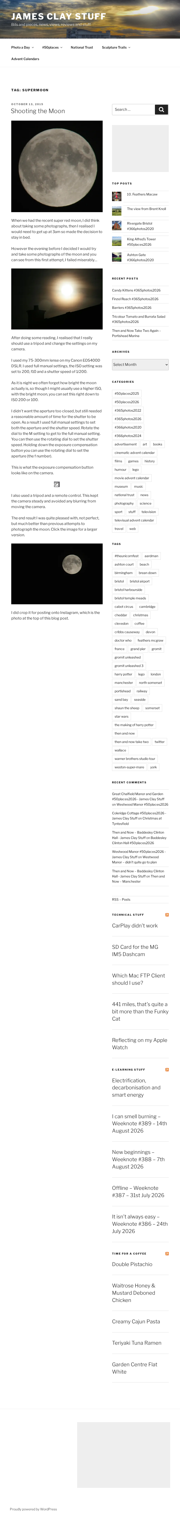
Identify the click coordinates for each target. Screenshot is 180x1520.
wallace (120, 750)
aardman (151, 556)
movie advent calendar (132, 478)
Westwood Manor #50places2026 (142, 804)
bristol (119, 581)
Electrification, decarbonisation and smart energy (136, 1087)
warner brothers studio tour (135, 759)
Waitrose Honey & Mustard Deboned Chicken (133, 1293)
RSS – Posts (121, 899)
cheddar (121, 615)
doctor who (123, 640)
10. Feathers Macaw (142, 194)
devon (150, 632)
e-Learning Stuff (128, 1069)
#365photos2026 (128, 419)
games (133, 461)
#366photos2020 (128, 427)
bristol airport (140, 581)
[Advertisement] (140, 148)
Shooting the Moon (38, 111)
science (145, 503)
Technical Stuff (128, 914)
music (138, 486)
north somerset (150, 683)
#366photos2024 (128, 436)
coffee (139, 623)
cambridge (147, 607)
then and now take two (132, 742)
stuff (131, 512)
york (153, 767)
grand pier (138, 649)
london (156, 674)
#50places (50, 47)
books (157, 444)
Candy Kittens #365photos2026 (136, 290)
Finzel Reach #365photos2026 (135, 299)
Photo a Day (20, 47)
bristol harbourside (128, 590)
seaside (140, 699)
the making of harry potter (134, 725)
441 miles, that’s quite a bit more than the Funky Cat (140, 1011)
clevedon (121, 623)
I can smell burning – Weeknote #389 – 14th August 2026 (139, 1123)
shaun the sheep (127, 708)
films (118, 461)
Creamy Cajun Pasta (136, 1321)
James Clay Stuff (59, 16)
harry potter (123, 674)
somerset (152, 708)
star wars (121, 716)
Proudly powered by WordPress (33, 1509)
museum (121, 486)
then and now (125, 733)
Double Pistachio (132, 1264)
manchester (124, 683)
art (145, 444)
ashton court (124, 564)
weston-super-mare (129, 767)
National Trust (82, 47)
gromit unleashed (128, 657)
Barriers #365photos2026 (131, 308)
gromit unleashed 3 (129, 666)
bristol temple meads (130, 598)
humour (120, 469)
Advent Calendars (25, 59)
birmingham (124, 573)
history (150, 461)
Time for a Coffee (129, 1253)
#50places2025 (127, 393)
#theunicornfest (127, 556)
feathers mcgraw (150, 640)
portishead (123, 691)
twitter (160, 742)
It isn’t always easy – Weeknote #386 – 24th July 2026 (140, 1224)
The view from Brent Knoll (146, 209)
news (144, 495)
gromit (156, 649)
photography (124, 503)
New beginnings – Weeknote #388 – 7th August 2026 (138, 1159)
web (132, 529)
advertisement (126, 444)
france (119, 649)
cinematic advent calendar (135, 453)
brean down (147, 573)
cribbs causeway (127, 632)
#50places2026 (127, 402)
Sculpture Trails (114, 47)
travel (119, 529)
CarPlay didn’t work (135, 926)
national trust (124, 495)
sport (118, 512)
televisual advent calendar (134, 520)
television (149, 512)
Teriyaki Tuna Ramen (136, 1343)
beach (144, 564)
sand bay (121, 699)
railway (142, 691)
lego (135, 469)
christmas (140, 615)
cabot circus (124, 607)
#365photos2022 (128, 410)
